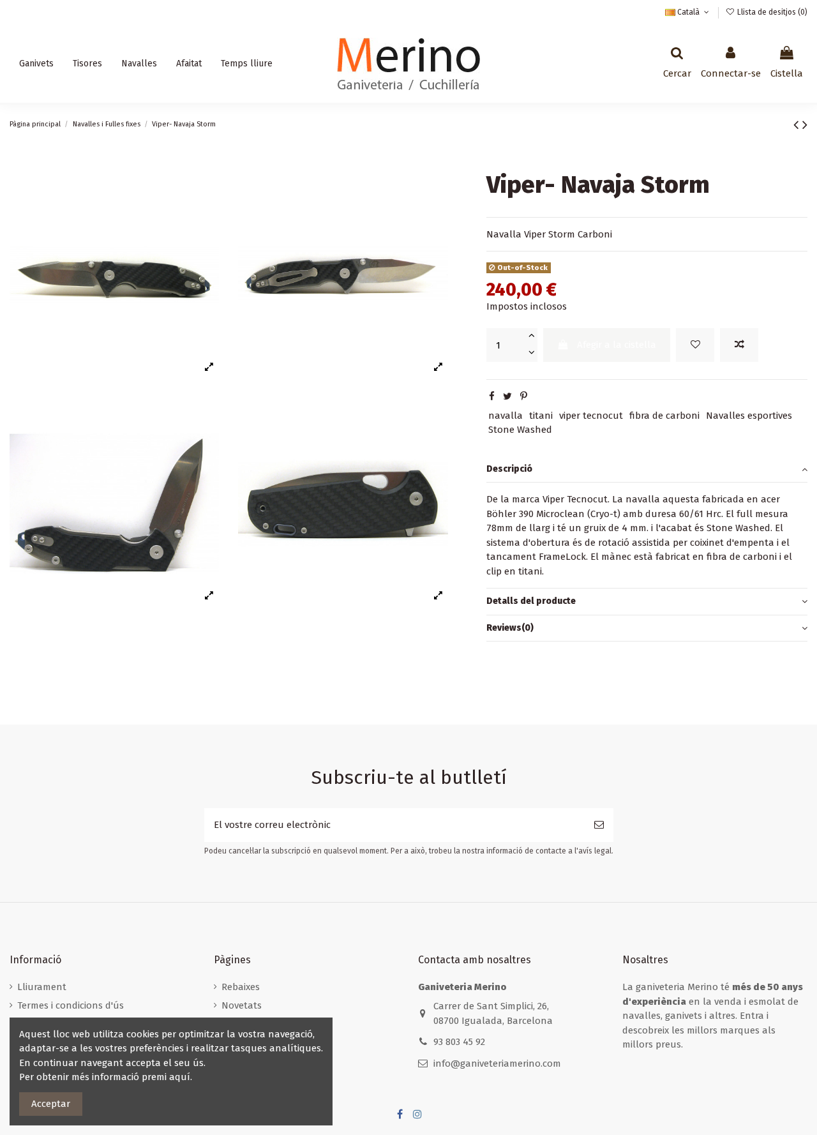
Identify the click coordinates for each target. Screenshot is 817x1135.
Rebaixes (240, 987)
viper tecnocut (591, 415)
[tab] (646, 469)
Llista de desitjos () (771, 12)
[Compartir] (492, 396)
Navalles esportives (749, 415)
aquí (179, 1077)
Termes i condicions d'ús (70, 1005)
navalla (505, 415)
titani (541, 415)
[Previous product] (797, 124)
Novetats (241, 1005)
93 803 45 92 (459, 1042)
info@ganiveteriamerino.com (497, 1063)
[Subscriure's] (599, 825)
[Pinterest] (523, 396)
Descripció (509, 468)
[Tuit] (507, 396)
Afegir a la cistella (616, 344)
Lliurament (41, 987)
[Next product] (804, 124)
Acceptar (50, 1103)
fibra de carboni (664, 415)
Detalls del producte (531, 601)
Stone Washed (520, 429)
